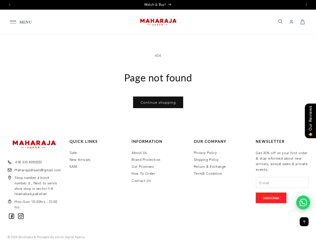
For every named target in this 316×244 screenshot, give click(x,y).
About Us (139, 152)
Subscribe (271, 198)
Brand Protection (146, 159)
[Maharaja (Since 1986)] (158, 22)
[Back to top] (304, 221)
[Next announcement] (306, 4)
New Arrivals (80, 159)
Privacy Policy (205, 152)
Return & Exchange (210, 166)
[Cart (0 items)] (302, 22)
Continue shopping (158, 102)
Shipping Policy (206, 159)
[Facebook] (11, 216)
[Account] (291, 22)
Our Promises (143, 166)
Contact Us (141, 180)
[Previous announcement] (9, 4)
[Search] (280, 21)
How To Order (143, 173)
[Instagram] (21, 216)
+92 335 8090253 (28, 161)
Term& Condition (208, 173)
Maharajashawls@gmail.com (38, 169)
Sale (73, 152)
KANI (73, 166)
